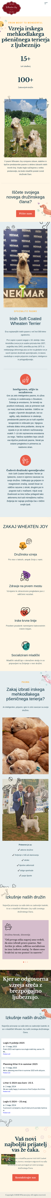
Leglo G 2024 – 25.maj (14, 1101)
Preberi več (6, 1054)
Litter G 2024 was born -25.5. (18, 1082)
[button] (23, 962)
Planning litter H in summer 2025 (20, 1064)
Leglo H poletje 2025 (13, 1043)
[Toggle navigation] (46, 3)
